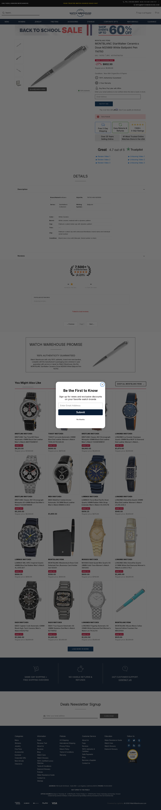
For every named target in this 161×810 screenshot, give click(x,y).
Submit (80, 412)
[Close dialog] (102, 384)
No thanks (80, 419)
